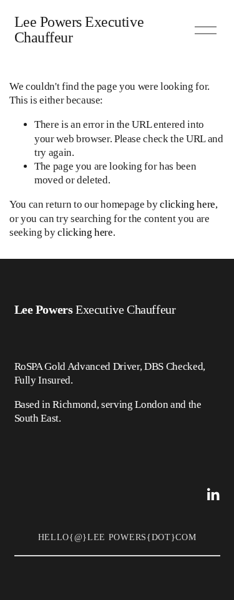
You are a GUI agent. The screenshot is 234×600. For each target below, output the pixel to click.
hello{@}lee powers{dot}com (117, 537)
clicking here (187, 204)
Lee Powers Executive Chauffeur (79, 30)
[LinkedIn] (212, 494)
